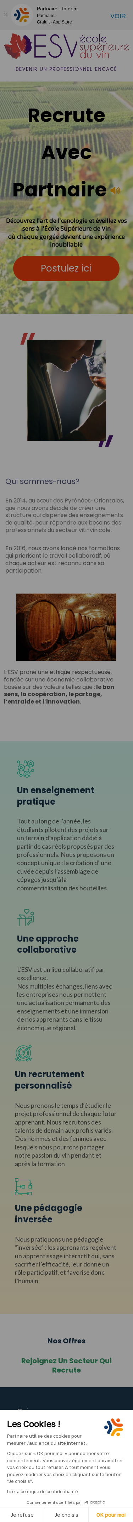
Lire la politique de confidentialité (42, 1491)
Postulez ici (66, 268)
